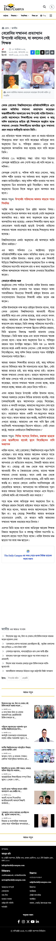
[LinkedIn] (37, 922)
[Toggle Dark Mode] (52, 7)
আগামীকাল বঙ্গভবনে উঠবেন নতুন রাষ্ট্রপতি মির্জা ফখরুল (29, 671)
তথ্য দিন (5, 895)
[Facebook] (32, 52)
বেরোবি (24, 678)
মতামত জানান (7, 899)
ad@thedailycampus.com (40, 882)
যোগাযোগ (5, 891)
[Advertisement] (28, 595)
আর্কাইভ (33, 899)
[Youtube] (33, 922)
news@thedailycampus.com (14, 880)
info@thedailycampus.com (13, 865)
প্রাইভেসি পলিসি (7, 903)
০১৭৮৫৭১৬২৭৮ (20, 875)
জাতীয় (14, 28)
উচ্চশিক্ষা (24, 16)
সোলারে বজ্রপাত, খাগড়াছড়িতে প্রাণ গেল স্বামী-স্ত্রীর (26, 652)
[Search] (44, 7)
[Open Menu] (50, 15)
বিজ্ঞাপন (32, 887)
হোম (6, 28)
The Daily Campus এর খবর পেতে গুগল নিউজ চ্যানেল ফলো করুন (28, 557)
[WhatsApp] (37, 52)
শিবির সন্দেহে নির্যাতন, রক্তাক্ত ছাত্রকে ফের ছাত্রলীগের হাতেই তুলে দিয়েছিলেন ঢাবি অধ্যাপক (28, 440)
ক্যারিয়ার (33, 891)
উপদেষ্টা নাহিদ (13, 678)
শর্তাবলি (4, 907)
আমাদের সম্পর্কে (8, 887)
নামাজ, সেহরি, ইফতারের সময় (40, 903)
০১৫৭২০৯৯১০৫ (7, 875)
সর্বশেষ (5, 16)
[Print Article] (52, 52)
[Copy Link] (47, 52)
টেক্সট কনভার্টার (35, 895)
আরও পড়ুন (28, 692)
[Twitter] (42, 52)
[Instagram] (23, 922)
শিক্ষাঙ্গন (14, 16)
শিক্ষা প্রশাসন (36, 16)
